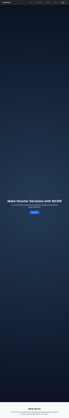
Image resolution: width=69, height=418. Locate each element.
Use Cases (47, 2)
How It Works (39, 2)
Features (55, 2)
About (31, 2)
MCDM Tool (7, 2)
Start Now (34, 212)
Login (62, 2)
